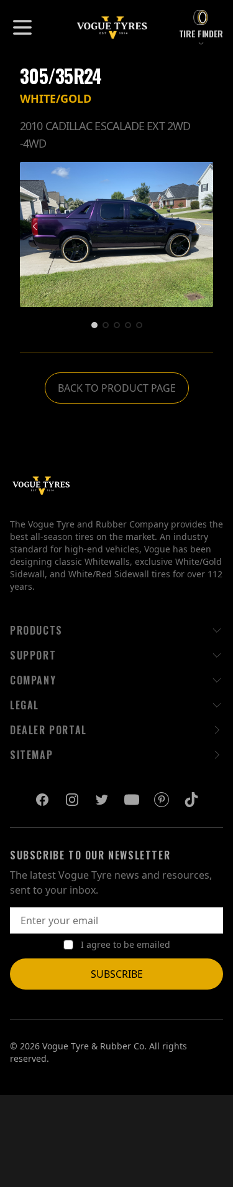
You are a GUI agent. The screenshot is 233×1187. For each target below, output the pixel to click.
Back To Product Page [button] (117, 388)
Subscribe (117, 974)
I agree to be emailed (125, 944)
